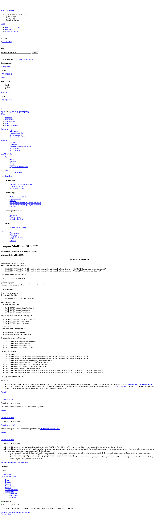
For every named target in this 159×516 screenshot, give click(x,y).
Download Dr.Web (12, 20)
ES (11, 112)
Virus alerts (13, 235)
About (12, 159)
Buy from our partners (12, 27)
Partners (8, 488)
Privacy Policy (6, 514)
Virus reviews (14, 233)
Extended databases (16, 186)
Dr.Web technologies (17, 188)
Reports (12, 163)
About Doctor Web (11, 125)
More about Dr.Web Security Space (140, 384)
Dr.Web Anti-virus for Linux (50, 429)
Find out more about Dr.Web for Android (15, 462)
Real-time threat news (17, 239)
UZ (22, 112)
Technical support (12, 16)
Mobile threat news (16, 237)
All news (13, 241)
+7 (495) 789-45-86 (7, 74)
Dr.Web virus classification (19, 197)
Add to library (7, 42)
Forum (3, 78)
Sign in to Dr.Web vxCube (19, 167)
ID (28, 112)
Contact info (9, 492)
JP (18, 112)
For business (9, 120)
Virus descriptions (16, 172)
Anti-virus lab (10, 121)
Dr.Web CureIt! (15, 148)
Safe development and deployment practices (16, 512)
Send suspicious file (16, 133)
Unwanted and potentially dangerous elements (25, 205)
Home (7, 480)
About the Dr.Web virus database (21, 184)
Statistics (12, 165)
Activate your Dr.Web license (16, 14)
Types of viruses (15, 199)
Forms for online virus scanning (20, 146)
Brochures (13, 215)
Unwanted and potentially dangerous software (25, 203)
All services (14, 131)
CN (5, 112)
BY (25, 112)
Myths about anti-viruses (18, 227)
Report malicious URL (17, 137)
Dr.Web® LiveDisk (119, 386)
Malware (13, 201)
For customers (10, 486)
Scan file (12, 142)
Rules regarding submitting (23, 59)
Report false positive (16, 135)
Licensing (13, 161)
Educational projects (16, 219)
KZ (20, 112)
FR (13, 112)
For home (8, 118)
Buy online (9, 29)
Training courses (15, 217)
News (7, 123)
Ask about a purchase (12, 31)
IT (16, 112)
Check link (13, 144)
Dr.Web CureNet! (16, 150)
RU (2, 112)
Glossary (13, 207)
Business (8, 482)
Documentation (11, 18)
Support (8, 484)
